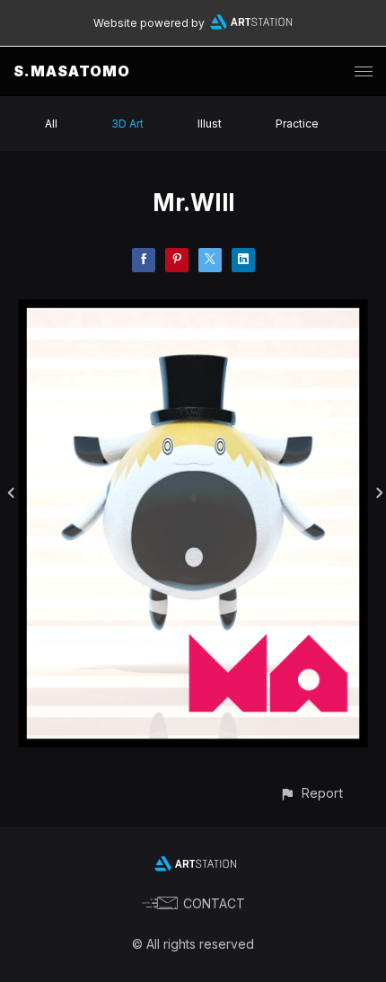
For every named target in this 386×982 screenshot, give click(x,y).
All (51, 123)
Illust (209, 123)
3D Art (127, 123)
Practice (297, 123)
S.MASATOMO (71, 71)
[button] (311, 792)
